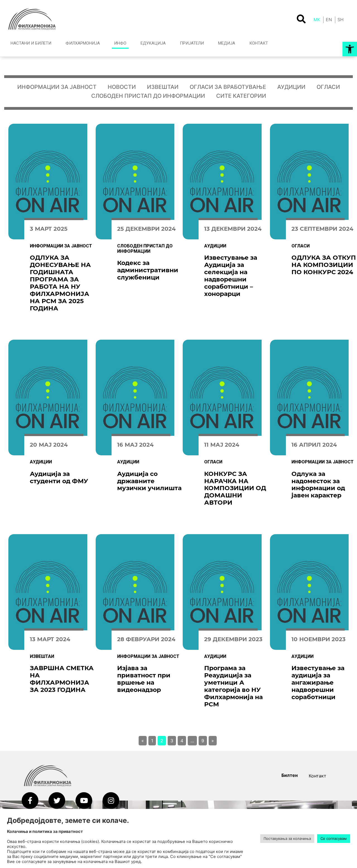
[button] (349, 49)
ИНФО (120, 43)
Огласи (328, 87)
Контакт (317, 776)
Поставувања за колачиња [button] (287, 838)
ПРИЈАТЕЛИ (192, 43)
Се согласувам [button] (333, 838)
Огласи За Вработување (228, 87)
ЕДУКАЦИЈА (153, 43)
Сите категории (241, 96)
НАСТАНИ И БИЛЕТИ (31, 43)
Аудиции (291, 87)
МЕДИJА (226, 43)
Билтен (289, 775)
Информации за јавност (57, 87)
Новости (122, 87)
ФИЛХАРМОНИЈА (83, 43)
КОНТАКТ (258, 43)
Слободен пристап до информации (148, 96)
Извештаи (162, 87)
